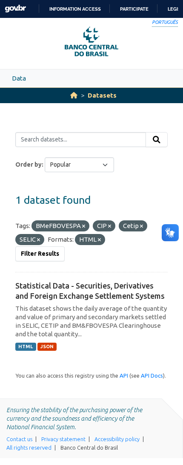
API (124, 375)
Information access (75, 9)
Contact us (19, 439)
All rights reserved (28, 448)
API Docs (152, 375)
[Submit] (157, 139)
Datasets (102, 95)
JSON (47, 346)
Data (19, 78)
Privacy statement (63, 439)
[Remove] (83, 226)
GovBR (15, 9)
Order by (28, 164)
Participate (134, 9)
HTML (25, 346)
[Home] (73, 95)
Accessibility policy (117, 439)
